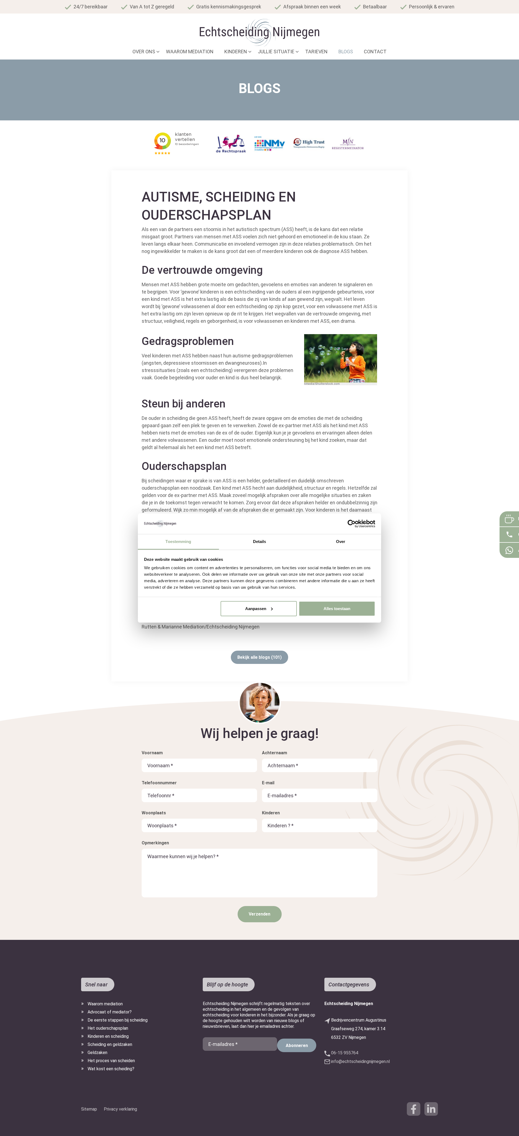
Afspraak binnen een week (312, 6)
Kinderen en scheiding (108, 1036)
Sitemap (89, 1109)
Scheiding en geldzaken (110, 1044)
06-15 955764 (344, 1052)
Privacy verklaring (120, 1109)
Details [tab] (259, 541)
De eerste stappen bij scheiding (118, 1020)
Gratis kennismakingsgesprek (228, 6)
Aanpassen (255, 608)
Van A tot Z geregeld (152, 6)
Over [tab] (340, 541)
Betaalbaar (375, 6)
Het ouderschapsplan (108, 1028)
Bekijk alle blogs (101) (259, 657)
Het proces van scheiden (111, 1060)
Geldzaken (97, 1052)
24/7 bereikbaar (91, 6)
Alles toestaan (337, 608)
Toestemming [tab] (178, 541)
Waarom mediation (105, 1003)
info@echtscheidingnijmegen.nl (360, 1061)
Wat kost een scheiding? (111, 1068)
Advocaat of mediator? (110, 1012)
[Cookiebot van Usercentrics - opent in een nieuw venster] (351, 524)
